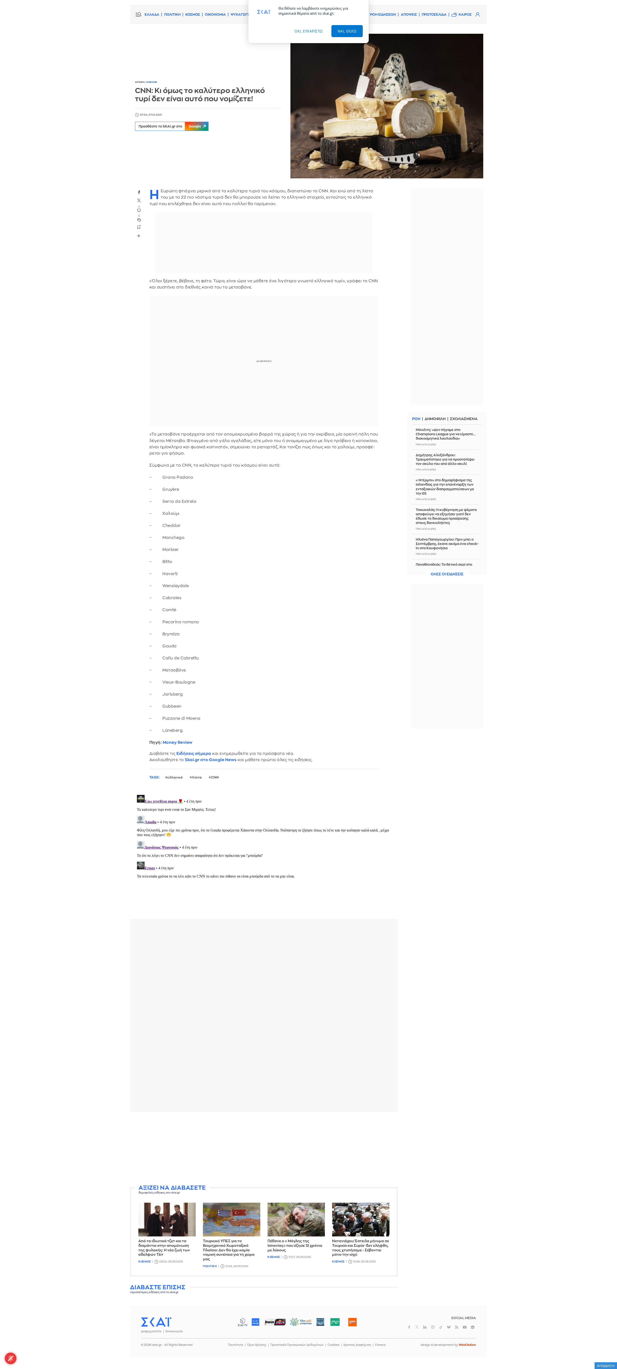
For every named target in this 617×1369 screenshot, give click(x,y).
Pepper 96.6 (320, 1322)
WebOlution (467, 1344)
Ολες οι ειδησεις (447, 574)
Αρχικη (140, 82)
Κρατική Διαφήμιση (357, 1344)
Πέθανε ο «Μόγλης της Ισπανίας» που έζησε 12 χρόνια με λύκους (295, 1245)
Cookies (333, 1344)
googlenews (472, 1327)
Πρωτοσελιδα (434, 14)
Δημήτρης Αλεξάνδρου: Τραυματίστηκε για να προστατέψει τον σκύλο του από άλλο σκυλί (445, 459)
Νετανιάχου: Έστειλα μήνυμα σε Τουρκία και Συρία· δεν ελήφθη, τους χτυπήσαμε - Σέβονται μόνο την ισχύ (360, 1247)
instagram (432, 1327)
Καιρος (465, 14)
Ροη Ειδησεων (383, 14)
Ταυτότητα (235, 1344)
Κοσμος (152, 82)
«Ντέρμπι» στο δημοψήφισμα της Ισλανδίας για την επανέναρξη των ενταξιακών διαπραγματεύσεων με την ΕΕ (445, 486)
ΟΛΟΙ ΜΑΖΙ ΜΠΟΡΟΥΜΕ (297, 1324)
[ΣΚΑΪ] (156, 1322)
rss (456, 1327)
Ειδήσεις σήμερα (193, 754)
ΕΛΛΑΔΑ (152, 14)
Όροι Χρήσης (256, 1344)
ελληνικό (175, 777)
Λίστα (197, 777)
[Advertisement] (264, 1149)
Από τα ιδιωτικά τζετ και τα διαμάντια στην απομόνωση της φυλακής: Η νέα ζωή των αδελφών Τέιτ (164, 1247)
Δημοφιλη (435, 419)
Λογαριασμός (477, 14)
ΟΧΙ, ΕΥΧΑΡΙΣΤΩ (309, 31)
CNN (215, 777)
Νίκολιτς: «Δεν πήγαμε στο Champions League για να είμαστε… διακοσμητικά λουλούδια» (446, 434)
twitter (139, 200)
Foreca (380, 1344)
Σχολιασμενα (463, 419)
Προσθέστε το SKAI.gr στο (170, 126)
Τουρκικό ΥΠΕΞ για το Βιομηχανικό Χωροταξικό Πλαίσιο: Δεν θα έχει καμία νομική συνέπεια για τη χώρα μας (229, 1250)
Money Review (178, 742)
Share (138, 235)
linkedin (425, 1327)
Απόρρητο (606, 1365)
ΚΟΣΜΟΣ (192, 14)
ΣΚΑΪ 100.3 (255, 1322)
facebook (139, 192)
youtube (464, 1327)
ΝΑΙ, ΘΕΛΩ (347, 31)
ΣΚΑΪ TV (243, 1322)
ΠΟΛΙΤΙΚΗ (172, 14)
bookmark (139, 227)
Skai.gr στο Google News (211, 760)
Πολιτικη (210, 1266)
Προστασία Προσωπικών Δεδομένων (296, 1344)
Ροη (416, 419)
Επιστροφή (605, 1352)
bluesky (448, 1327)
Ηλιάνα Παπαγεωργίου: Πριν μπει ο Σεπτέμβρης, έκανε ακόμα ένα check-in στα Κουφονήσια (447, 544)
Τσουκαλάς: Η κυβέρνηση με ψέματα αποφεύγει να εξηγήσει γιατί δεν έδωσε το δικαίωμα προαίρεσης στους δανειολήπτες (446, 516)
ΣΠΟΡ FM (275, 1322)
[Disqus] (264, 853)
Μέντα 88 (335, 1322)
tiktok (440, 1327)
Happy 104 (352, 1322)
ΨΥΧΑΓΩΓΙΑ (241, 14)
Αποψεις (409, 14)
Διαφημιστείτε (151, 1331)
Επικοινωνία (174, 1331)
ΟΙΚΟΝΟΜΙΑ (215, 14)
